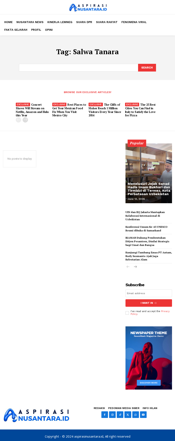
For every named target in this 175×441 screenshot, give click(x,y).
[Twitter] (127, 414)
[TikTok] (120, 414)
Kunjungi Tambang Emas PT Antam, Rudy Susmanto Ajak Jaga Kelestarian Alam (148, 256)
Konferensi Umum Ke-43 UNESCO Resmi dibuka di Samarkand (146, 228)
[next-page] (25, 120)
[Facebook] (104, 414)
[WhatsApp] (135, 414)
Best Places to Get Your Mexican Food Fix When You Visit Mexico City (69, 110)
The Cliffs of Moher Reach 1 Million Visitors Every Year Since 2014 (105, 110)
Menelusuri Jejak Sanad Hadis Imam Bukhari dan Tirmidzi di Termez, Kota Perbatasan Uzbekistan (149, 189)
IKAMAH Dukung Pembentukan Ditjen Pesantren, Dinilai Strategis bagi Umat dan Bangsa (147, 241)
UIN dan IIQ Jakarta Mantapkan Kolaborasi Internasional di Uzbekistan (145, 215)
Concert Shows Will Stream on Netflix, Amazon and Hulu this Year (32, 110)
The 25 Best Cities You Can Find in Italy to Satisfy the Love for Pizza (140, 110)
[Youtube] (143, 414)
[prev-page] (18, 120)
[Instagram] (112, 414)
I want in (147, 303)
